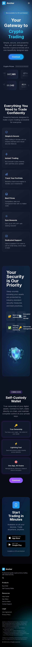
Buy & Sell (5, 586)
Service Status (6, 601)
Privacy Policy (6, 614)
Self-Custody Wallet (8, 588)
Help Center (5, 596)
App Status (5, 599)
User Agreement (7, 612)
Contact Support (7, 604)
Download (16, 480)
